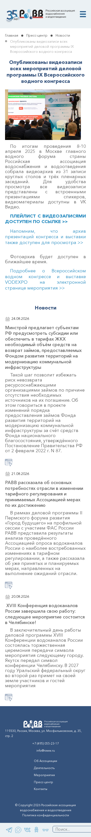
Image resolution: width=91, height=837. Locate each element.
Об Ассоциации (45, 761)
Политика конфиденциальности (45, 815)
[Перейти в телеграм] (9, 830)
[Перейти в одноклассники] (36, 830)
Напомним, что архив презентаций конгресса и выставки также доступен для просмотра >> (45, 236)
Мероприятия (44, 775)
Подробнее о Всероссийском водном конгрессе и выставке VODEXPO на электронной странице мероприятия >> (45, 279)
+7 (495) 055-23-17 (45, 743)
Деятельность (44, 768)
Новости (63, 35)
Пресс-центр (37, 35)
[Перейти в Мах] (18, 829)
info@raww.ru (45, 750)
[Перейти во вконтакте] (27, 830)
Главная (11, 35)
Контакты (40, 789)
